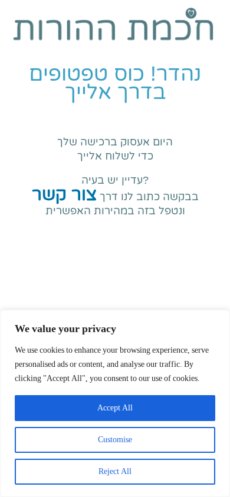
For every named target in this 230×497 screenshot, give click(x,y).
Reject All (115, 471)
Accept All (115, 408)
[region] (115, 403)
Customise (115, 440)
